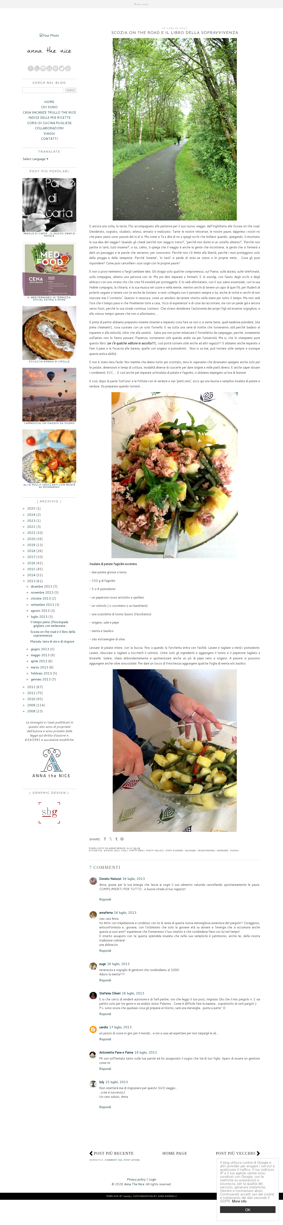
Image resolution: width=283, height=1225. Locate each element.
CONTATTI (49, 139)
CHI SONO (49, 107)
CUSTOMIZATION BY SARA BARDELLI (155, 1196)
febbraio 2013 (41, 673)
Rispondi (105, 899)
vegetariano (206, 850)
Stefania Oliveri (110, 993)
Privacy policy (136, 1179)
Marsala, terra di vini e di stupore (52, 641)
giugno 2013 (40, 649)
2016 (31, 563)
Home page (141, 4)
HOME (49, 102)
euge (102, 964)
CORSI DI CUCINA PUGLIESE (49, 123)
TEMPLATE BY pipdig (118, 1196)
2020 (31, 539)
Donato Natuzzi (110, 879)
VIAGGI (49, 133)
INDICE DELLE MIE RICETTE (49, 117)
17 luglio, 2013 (120, 1027)
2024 (31, 515)
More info (239, 1200)
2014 (31, 575)
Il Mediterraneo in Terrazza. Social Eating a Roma (49, 299)
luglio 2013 (39, 616)
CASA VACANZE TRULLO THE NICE (49, 112)
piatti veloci (155, 850)
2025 (31, 508)
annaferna (106, 912)
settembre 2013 (42, 604)
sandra (103, 1027)
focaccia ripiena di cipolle (49, 362)
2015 (31, 569)
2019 (31, 545)
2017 (31, 557)
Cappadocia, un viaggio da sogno (49, 423)
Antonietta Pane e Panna (116, 1052)
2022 (31, 526)
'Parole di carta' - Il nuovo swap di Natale (49, 235)
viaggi (234, 850)
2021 (31, 532)
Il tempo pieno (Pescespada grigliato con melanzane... (49, 624)
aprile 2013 (39, 661)
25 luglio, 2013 (116, 1082)
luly (101, 1082)
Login (152, 1179)
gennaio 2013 (41, 679)
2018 (31, 551)
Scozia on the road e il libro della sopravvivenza (52, 634)
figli (124, 850)
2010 (31, 699)
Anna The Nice (134, 1184)
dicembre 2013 (41, 586)
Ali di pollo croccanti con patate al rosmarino (49, 486)
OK (247, 1209)
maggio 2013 (40, 655)
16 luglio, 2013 (133, 879)
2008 (31, 711)
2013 (31, 581)
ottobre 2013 (41, 598)
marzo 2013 (39, 667)
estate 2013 (112, 850)
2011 (31, 693)
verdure (222, 850)
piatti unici (137, 850)
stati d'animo (174, 850)
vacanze (190, 850)
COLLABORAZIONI (49, 128)
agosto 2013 (40, 610)
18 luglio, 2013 (145, 1052)
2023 (31, 520)
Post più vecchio (235, 1153)
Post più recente (114, 1153)
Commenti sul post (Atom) (122, 1160)
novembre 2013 (42, 592)
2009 (31, 705)
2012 (31, 687)
